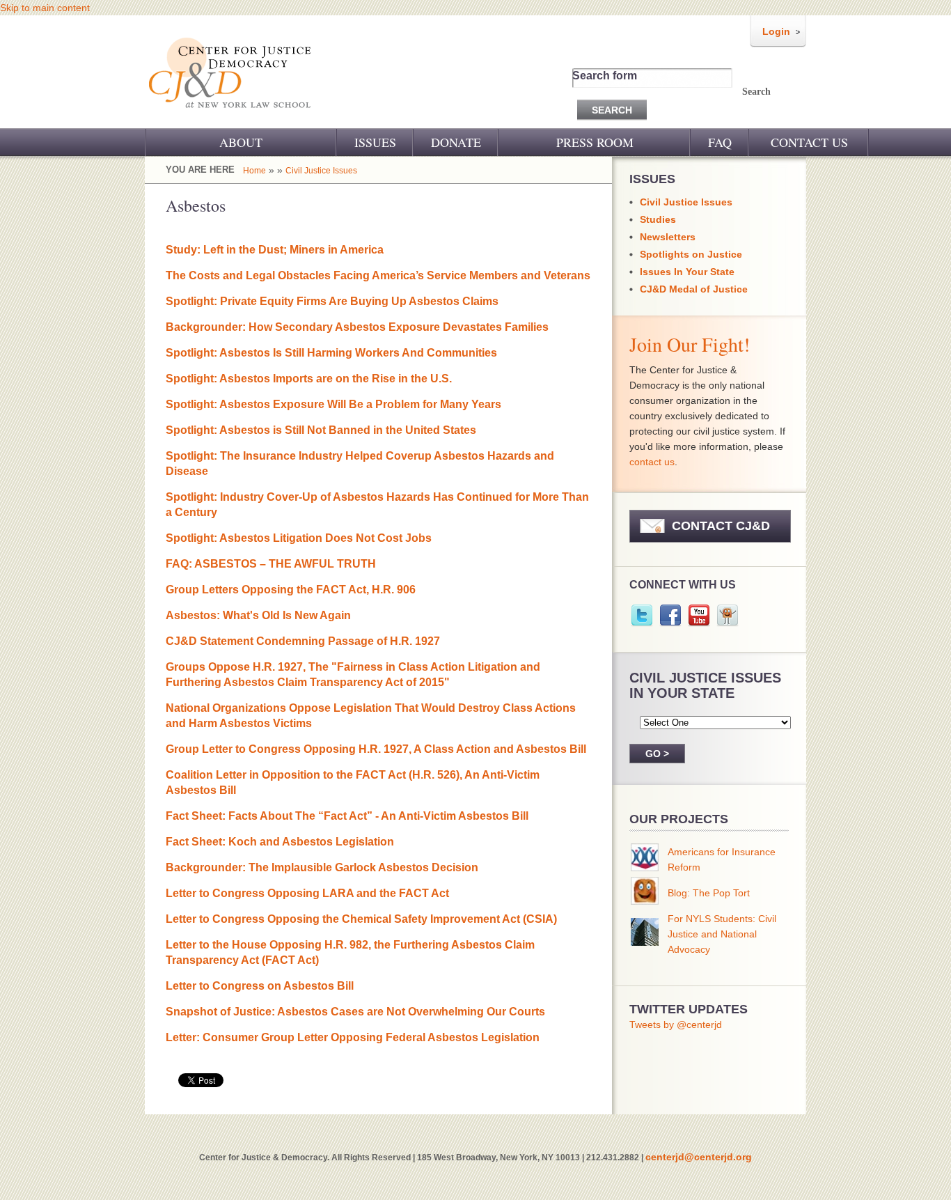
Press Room (595, 142)
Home (254, 171)
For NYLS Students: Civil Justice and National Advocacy (722, 934)
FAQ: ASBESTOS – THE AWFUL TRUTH (271, 564)
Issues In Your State (687, 271)
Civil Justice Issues (321, 171)
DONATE (456, 142)
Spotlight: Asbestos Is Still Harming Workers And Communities (331, 353)
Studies (658, 219)
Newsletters (667, 236)
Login (776, 31)
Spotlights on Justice (691, 254)
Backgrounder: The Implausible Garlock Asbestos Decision (322, 867)
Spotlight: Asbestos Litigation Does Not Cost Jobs (299, 538)
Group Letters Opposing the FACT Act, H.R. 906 (291, 589)
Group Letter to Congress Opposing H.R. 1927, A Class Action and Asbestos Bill (376, 749)
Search (756, 91)
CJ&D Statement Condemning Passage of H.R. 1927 (303, 641)
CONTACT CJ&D (721, 526)
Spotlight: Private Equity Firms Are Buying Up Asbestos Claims (332, 301)
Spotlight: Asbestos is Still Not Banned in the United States (321, 430)
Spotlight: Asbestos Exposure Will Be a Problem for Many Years (333, 404)
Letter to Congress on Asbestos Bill (260, 986)
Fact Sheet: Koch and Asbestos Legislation (280, 842)
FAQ (720, 142)
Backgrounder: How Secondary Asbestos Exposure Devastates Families (357, 327)
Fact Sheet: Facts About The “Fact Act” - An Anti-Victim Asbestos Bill (347, 816)
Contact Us (809, 142)
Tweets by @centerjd (675, 1024)
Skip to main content (45, 7)
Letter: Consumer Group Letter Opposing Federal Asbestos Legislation (353, 1037)
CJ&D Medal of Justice (694, 289)
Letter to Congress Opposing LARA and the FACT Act (307, 893)
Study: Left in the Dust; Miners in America (275, 250)
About (240, 142)
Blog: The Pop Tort (709, 892)
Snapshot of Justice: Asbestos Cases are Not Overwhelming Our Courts (355, 1012)
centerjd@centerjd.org (698, 1156)
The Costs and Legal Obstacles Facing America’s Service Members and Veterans (378, 275)
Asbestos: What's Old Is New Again (258, 615)
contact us (652, 461)
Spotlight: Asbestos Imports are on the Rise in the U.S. (309, 378)
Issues (375, 142)
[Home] (231, 117)
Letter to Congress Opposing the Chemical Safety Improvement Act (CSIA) (361, 919)
